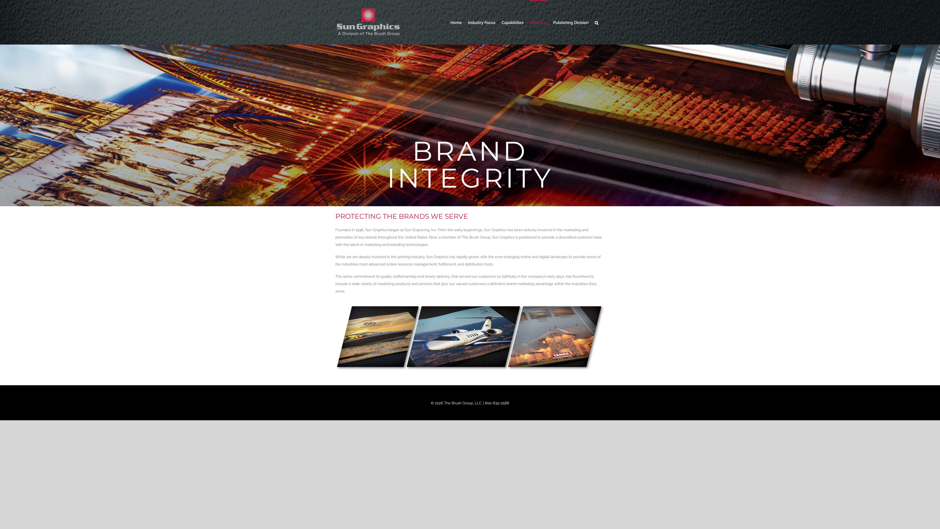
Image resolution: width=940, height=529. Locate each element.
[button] (597, 22)
